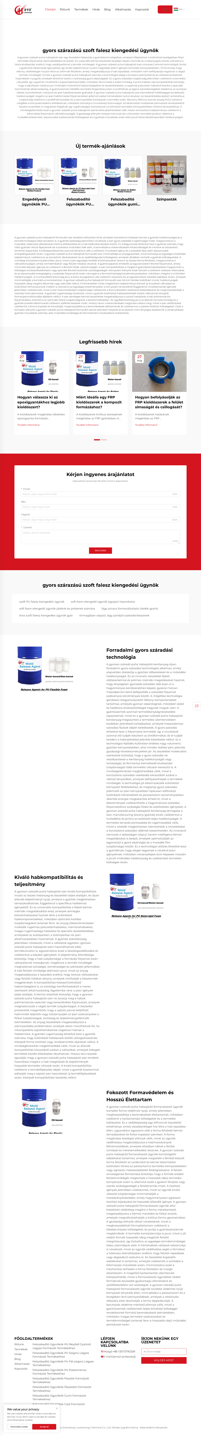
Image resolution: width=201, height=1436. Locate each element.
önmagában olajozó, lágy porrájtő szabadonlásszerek (114, 615)
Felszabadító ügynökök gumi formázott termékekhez (122, 202)
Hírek (96, 9)
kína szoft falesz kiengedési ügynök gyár (46, 615)
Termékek (81, 9)
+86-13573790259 (124, 1351)
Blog (107, 9)
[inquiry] (196, 705)
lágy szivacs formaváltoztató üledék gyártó (130, 608)
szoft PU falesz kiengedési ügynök (41, 601)
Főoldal (50, 9)
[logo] (23, 9)
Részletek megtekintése (34, 175)
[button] (97, 439)
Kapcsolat (142, 9)
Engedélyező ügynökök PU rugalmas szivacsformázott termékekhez (34, 202)
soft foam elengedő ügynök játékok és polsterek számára (57, 608)
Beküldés (100, 550)
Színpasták (167, 199)
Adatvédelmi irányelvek (153, 1427)
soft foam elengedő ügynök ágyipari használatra (103, 601)
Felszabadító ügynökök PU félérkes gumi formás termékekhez (78, 202)
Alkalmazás (123, 9)
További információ (28, 425)
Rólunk (65, 9)
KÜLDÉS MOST (164, 1360)
